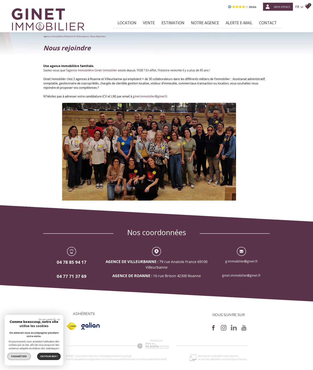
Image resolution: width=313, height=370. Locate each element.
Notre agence (205, 22)
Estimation (173, 22)
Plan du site (72, 359)
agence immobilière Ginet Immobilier (92, 70)
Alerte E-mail (239, 22)
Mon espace (282, 7)
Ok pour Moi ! (49, 356)
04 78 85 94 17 (71, 262)
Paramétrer (19, 356)
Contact (268, 22)
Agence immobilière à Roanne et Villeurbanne (66, 36)
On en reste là (47, 319)
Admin (124, 359)
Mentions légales (87, 359)
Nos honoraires (105, 359)
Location (127, 22)
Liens (117, 359)
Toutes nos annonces (139, 359)
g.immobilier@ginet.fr (241, 261)
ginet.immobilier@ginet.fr (150, 96)
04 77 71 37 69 (71, 276)
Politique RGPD (159, 359)
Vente (149, 22)
